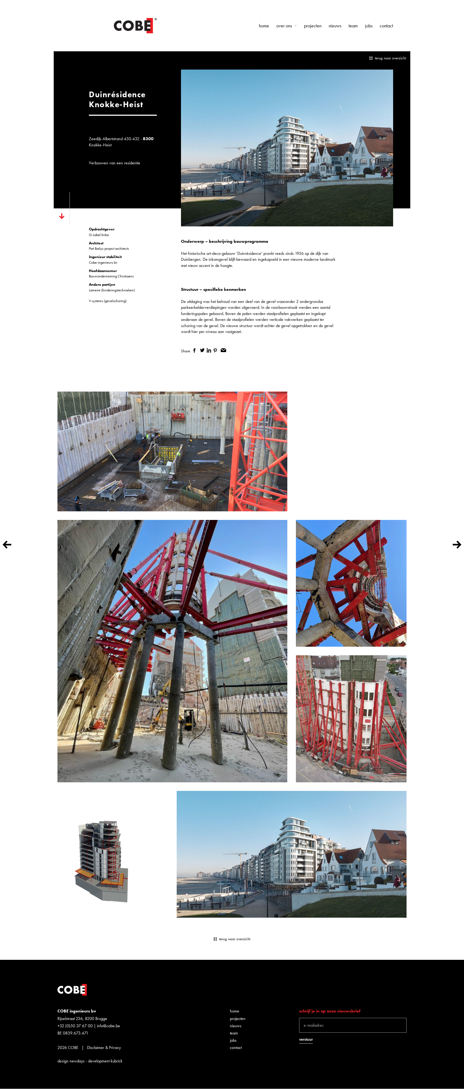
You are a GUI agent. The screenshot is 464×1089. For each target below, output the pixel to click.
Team (353, 26)
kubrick (116, 1061)
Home (264, 26)
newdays (77, 1061)
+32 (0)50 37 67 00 (75, 1026)
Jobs (368, 26)
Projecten (312, 26)
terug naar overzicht (390, 58)
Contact (386, 26)
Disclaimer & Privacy (104, 1047)
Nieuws (335, 26)
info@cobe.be (108, 1026)
